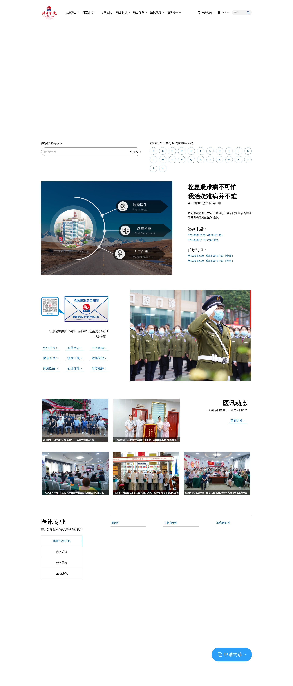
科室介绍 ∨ (89, 12)
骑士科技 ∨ (123, 12)
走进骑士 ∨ (72, 12)
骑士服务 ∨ (140, 12)
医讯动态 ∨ (157, 12)
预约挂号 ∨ (174, 12)
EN (224, 12)
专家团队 (106, 12)
